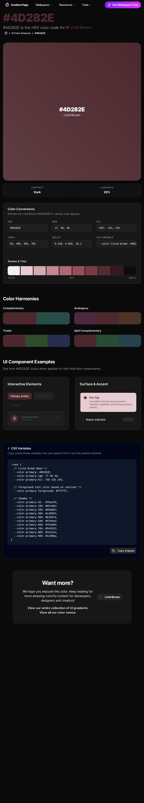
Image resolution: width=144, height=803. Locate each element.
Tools (85, 4)
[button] (14, 270)
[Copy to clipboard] (44, 227)
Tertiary (15, 405)
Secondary (43, 396)
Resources (65, 4)
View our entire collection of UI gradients (58, 608)
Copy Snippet (126, 550)
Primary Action (20, 396)
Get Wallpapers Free (125, 4)
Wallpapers (43, 4)
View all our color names (58, 612)
